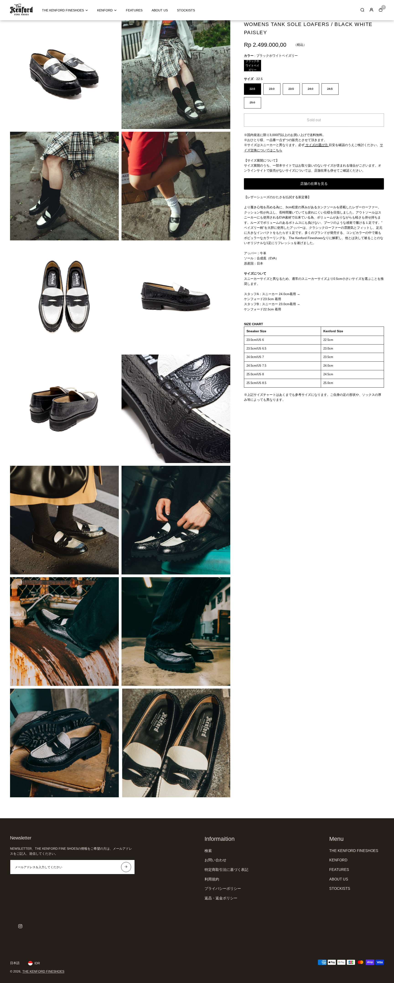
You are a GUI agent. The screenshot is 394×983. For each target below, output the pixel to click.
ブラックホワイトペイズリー (252, 65)
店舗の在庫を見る (314, 183)
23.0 (272, 88)
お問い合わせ (215, 860)
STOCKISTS (186, 10)
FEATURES (134, 10)
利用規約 (212, 879)
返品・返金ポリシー (221, 898)
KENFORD (105, 10)
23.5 (291, 88)
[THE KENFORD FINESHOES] (21, 14)
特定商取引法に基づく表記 (226, 870)
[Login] (371, 9)
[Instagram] (20, 926)
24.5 (330, 88)
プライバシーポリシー (223, 888)
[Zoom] (112, 27)
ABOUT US (160, 10)
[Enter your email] (126, 867)
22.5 (252, 88)
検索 (208, 851)
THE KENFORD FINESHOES (63, 10)
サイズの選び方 (317, 145)
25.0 (252, 102)
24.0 (310, 88)
